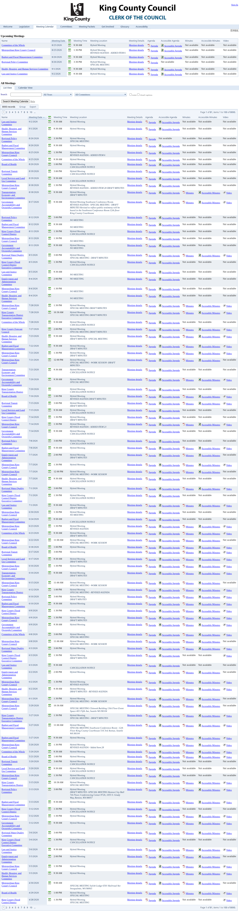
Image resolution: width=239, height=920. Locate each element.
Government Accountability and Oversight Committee (12, 205)
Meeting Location (98, 40)
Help (32, 101)
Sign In (234, 4)
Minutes (190, 193)
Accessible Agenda (173, 46)
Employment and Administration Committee (10, 281)
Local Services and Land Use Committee (13, 179)
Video (229, 193)
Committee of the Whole (13, 45)
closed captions (146, 95)
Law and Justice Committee (15, 73)
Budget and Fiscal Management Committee (22, 57)
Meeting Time (80, 40)
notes (134, 95)
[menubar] (19, 107)
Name (5, 40)
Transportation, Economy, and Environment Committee (13, 195)
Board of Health (9, 164)
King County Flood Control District (11, 232)
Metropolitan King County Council (18, 50)
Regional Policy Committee (15, 62)
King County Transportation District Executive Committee (12, 315)
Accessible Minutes (211, 193)
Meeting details (136, 45)
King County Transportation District (12, 390)
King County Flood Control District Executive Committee (12, 265)
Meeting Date (58, 40)
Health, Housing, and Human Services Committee (25, 69)
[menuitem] (8, 107)
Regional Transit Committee (9, 172)
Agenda (154, 46)
